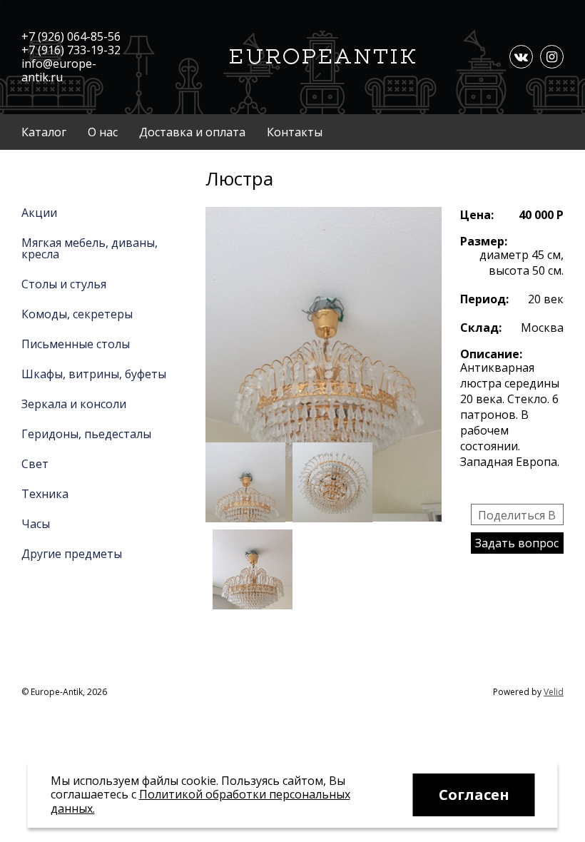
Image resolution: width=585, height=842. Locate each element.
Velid (554, 692)
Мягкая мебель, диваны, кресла (89, 248)
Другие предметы (71, 554)
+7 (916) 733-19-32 (71, 50)
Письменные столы (75, 344)
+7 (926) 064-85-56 (71, 36)
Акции (39, 212)
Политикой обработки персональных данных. (200, 801)
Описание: (491, 354)
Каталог (43, 132)
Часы (35, 524)
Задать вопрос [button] (517, 543)
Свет (35, 464)
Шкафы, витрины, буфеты (93, 374)
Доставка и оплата (192, 132)
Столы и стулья (63, 284)
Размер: (483, 241)
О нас (103, 132)
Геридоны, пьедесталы (86, 434)
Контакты (294, 132)
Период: (484, 299)
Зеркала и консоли (73, 404)
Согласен (474, 794)
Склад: (481, 327)
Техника (44, 494)
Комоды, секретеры (77, 314)
